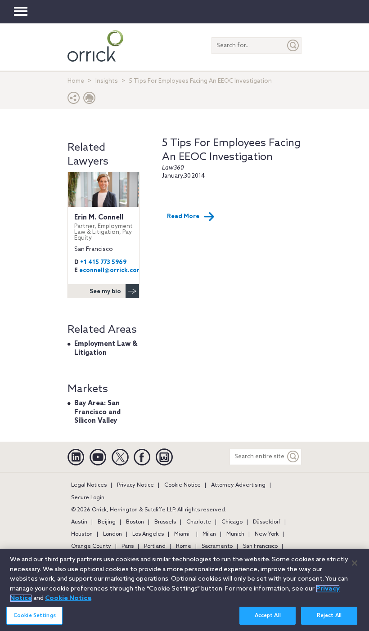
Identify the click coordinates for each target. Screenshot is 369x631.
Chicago (232, 522)
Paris (128, 546)
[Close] (354, 563)
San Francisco (260, 546)
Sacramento (217, 546)
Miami (181, 534)
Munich (235, 534)
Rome (183, 546)
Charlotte (198, 522)
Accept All (268, 616)
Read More (183, 216)
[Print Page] (89, 100)
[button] (74, 100)
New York (267, 534)
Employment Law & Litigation (105, 348)
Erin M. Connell (103, 228)
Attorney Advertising (238, 485)
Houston (82, 534)
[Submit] (293, 45)
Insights (106, 81)
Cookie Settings (35, 616)
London (112, 534)
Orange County (91, 546)
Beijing (107, 522)
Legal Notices (89, 485)
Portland (155, 546)
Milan (209, 534)
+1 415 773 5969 (103, 262)
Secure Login (87, 498)
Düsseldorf (266, 522)
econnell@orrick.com (110, 270)
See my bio (105, 291)
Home (76, 81)
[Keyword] (293, 456)
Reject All (329, 616)
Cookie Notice (182, 485)
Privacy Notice (135, 485)
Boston (135, 522)
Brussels (165, 522)
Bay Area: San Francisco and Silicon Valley (97, 412)
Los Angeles (148, 534)
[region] (184, 590)
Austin (79, 522)
